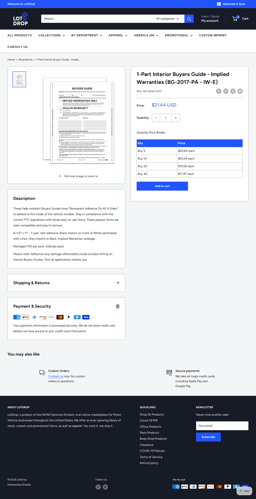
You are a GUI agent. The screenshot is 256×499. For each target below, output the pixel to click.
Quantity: (143, 117)
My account (210, 20)
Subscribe (208, 437)
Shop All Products (152, 414)
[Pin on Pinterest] (225, 91)
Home (11, 59)
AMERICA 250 (144, 35)
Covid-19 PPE (149, 420)
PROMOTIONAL (177, 35)
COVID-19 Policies (152, 451)
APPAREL (116, 35)
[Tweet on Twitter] (233, 91)
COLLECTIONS (49, 35)
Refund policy (149, 463)
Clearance (146, 445)
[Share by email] (240, 91)
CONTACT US (17, 46)
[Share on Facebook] (218, 91)
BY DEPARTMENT (84, 35)
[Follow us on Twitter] (105, 487)
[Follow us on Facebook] (98, 487)
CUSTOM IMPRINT (213, 35)
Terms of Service (151, 457)
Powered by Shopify (19, 484)
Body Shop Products (153, 438)
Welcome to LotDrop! (21, 4)
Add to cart (162, 186)
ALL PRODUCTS (19, 35)
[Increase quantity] (176, 118)
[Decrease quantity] (156, 118)
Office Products (150, 426)
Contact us (55, 376)
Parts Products (149, 432)
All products (26, 59)
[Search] (189, 19)
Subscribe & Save (234, 4)
